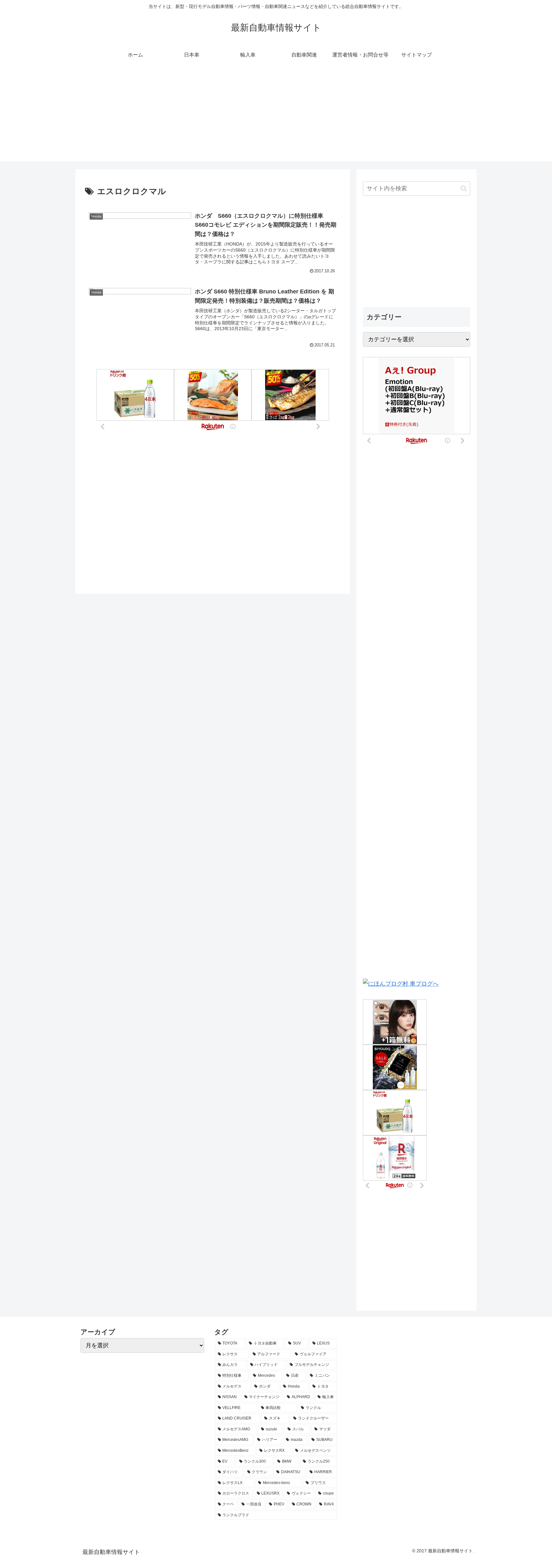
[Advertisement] (276, 117)
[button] (463, 188)
